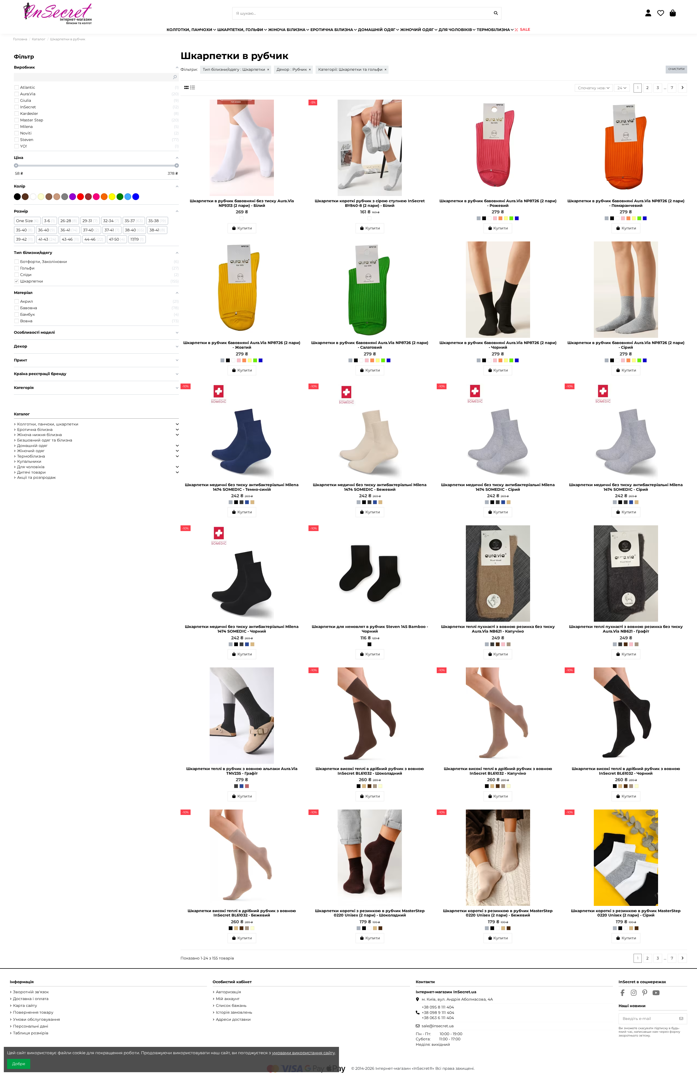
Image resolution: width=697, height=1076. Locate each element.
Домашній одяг (32, 445)
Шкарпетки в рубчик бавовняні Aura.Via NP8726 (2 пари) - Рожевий (498, 203)
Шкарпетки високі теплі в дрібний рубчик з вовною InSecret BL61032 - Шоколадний (370, 771)
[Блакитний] (127, 196)
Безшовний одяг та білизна (44, 440)
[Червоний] (80, 196)
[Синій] (517, 218)
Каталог (22, 414)
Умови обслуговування (36, 1019)
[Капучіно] (508, 644)
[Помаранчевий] (500, 218)
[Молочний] (380, 786)
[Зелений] (120, 196)
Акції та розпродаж (36, 477)
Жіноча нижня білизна (39, 434)
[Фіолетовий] (72, 196)
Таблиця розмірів (30, 1033)
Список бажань (231, 1005)
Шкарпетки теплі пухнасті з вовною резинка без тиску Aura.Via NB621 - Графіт (626, 629)
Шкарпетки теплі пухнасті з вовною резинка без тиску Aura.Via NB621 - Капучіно (498, 629)
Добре (18, 1063)
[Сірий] (479, 218)
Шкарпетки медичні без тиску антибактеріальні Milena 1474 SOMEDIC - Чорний (242, 629)
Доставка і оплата (30, 998)
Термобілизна (31, 456)
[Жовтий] (506, 218)
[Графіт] (241, 502)
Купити (244, 228)
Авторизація (228, 991)
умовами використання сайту (303, 1052)
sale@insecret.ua (438, 1025)
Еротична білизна (35, 429)
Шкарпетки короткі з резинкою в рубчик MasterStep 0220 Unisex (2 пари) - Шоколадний (370, 913)
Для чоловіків (31, 466)
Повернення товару (33, 1012)
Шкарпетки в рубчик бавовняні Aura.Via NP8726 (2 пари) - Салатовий (369, 345)
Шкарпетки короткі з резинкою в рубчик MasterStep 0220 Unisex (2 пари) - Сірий (626, 913)
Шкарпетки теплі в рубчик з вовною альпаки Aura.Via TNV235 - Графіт (242, 771)
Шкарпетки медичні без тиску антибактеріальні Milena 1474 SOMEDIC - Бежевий (370, 487)
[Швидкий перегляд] (298, 117)
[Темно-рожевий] (247, 786)
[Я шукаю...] (496, 13)
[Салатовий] (511, 218)
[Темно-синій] (247, 502)
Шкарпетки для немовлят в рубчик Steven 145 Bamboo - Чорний (370, 629)
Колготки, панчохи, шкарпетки (47, 424)
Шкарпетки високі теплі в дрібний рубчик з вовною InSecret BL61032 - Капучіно (498, 771)
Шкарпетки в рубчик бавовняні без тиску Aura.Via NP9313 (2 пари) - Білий (242, 203)
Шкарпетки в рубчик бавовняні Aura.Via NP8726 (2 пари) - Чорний (498, 345)
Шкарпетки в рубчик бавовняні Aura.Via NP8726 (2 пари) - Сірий (625, 345)
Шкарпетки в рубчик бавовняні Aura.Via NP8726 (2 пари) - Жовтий (241, 345)
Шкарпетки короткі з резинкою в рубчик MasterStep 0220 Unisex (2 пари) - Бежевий (498, 913)
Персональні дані (30, 1026)
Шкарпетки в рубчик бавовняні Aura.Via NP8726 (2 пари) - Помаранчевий (625, 203)
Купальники (29, 461)
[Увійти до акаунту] (648, 13)
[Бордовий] (88, 196)
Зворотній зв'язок (31, 991)
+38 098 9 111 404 (438, 1012)
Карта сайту (25, 1005)
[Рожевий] (495, 218)
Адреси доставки (233, 1019)
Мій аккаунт (228, 998)
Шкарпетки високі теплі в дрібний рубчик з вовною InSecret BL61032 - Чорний (626, 771)
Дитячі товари (31, 472)
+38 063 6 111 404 (438, 1017)
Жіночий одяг (31, 450)
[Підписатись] (681, 1019)
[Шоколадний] (498, 644)
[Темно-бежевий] (48, 196)
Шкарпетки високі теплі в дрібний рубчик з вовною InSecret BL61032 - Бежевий (242, 913)
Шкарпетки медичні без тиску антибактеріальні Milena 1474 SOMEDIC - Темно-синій (242, 487)
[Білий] (241, 218)
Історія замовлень (234, 1012)
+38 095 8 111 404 (438, 1007)
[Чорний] (484, 218)
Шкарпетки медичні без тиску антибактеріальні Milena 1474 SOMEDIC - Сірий (498, 487)
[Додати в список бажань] (298, 108)
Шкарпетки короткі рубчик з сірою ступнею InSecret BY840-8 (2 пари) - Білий (370, 203)
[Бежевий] (252, 502)
